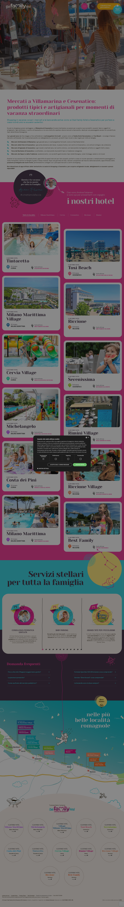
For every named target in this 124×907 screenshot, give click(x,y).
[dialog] (62, 453)
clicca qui (84, 452)
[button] (43, 468)
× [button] (88, 437)
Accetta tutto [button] (80, 464)
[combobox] (86, 437)
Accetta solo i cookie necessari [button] (59, 464)
